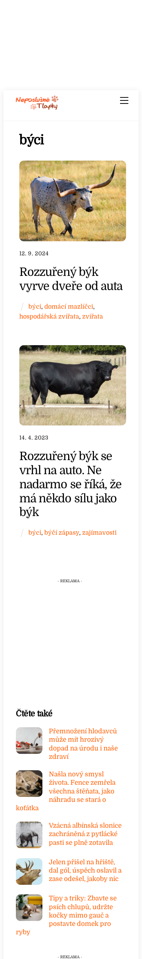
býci (34, 306)
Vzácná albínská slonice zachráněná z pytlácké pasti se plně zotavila (85, 834)
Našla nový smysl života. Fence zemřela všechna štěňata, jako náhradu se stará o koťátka (65, 791)
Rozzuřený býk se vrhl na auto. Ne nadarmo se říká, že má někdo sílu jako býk (70, 484)
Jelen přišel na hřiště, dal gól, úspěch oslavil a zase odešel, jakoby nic (85, 871)
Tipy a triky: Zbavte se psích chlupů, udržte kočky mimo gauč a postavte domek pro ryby (66, 915)
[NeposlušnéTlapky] (37, 107)
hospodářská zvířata (49, 316)
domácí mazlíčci (68, 306)
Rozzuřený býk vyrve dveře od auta (71, 279)
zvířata (92, 316)
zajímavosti (99, 532)
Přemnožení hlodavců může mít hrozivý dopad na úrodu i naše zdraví (83, 744)
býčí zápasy (61, 532)
